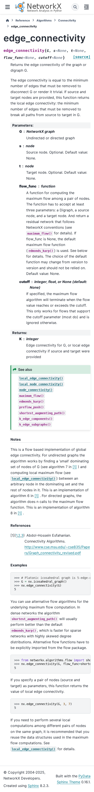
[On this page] (86, 7)
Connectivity (67, 20)
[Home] (7, 20)
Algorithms (44, 20)
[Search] (75, 7)
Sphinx (33, 785)
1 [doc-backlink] (16, 535)
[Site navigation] (7, 7)
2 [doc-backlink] (19, 535)
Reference (23, 20)
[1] (75, 467)
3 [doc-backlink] (22, 535)
